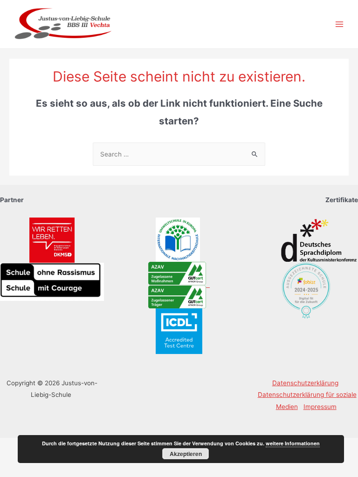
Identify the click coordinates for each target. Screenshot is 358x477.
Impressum (320, 406)
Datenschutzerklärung (305, 383)
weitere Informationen (293, 443)
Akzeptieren (186, 454)
